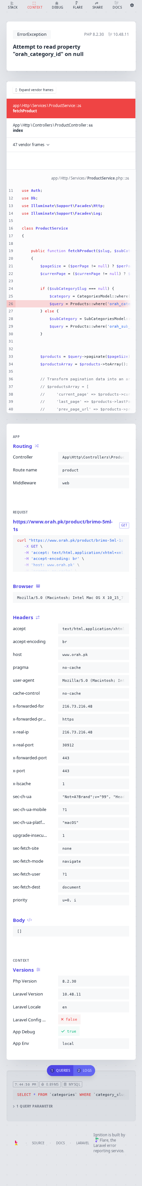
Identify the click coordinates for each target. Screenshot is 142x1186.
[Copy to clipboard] (123, 457)
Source (38, 1143)
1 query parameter (35, 1106)
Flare (104, 1140)
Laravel (82, 1143)
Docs (60, 1143)
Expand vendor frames (36, 90)
